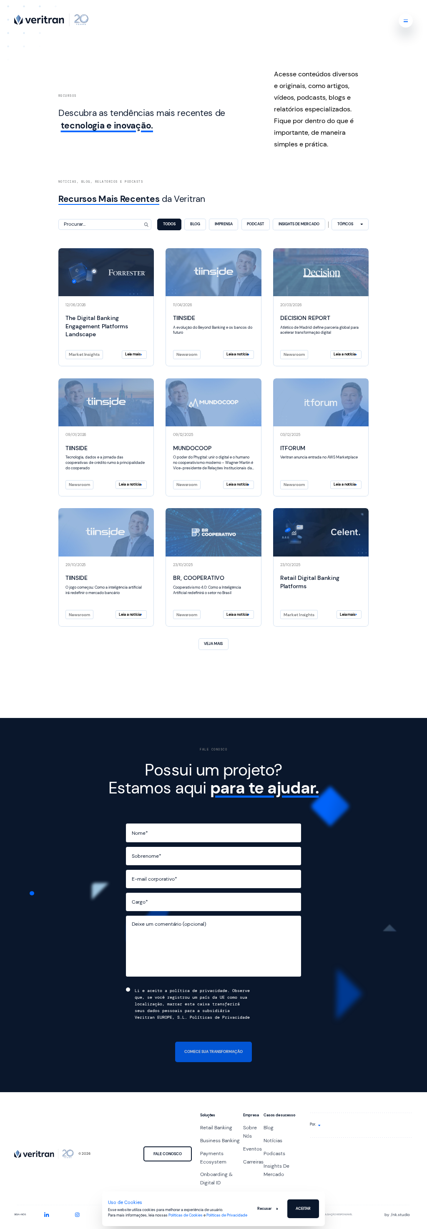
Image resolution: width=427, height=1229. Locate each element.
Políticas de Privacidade (226, 1215)
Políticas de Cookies (185, 1215)
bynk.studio (397, 1214)
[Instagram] (77, 1214)
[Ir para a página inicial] (51, 19)
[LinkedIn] (47, 1214)
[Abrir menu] (405, 21)
